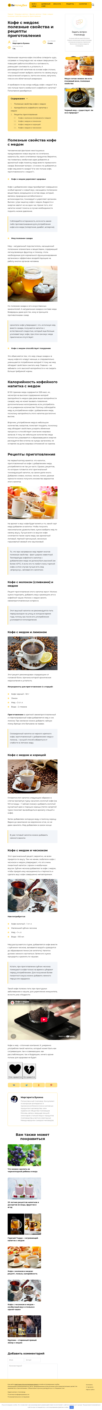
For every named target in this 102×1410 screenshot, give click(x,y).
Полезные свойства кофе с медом (30, 104)
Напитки (83, 4)
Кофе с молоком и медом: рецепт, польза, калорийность (22, 1272)
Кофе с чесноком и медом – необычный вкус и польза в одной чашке (21, 1306)
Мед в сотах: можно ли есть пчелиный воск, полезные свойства (78, 81)
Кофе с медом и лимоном (29, 121)
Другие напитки (35, 14)
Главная (10, 14)
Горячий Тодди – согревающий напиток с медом (23, 1239)
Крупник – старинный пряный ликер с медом (22, 1341)
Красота (57, 4)
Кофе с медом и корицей (29, 124)
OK (72, 1407)
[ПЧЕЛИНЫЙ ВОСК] (79, 74)
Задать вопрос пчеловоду (16, 1392)
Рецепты (70, 4)
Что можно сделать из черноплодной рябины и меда (22, 1170)
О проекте (89, 1387)
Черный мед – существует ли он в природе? (78, 111)
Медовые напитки (21, 14)
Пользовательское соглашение (18, 1397)
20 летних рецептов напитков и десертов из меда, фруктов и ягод (23, 1204)
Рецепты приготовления (25, 114)
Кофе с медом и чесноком (29, 128)
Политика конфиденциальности (18, 1394)
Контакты (89, 1384)
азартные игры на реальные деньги (27, 1384)
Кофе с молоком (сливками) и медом (34, 118)
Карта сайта (90, 1389)
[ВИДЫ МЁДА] (79, 106)
